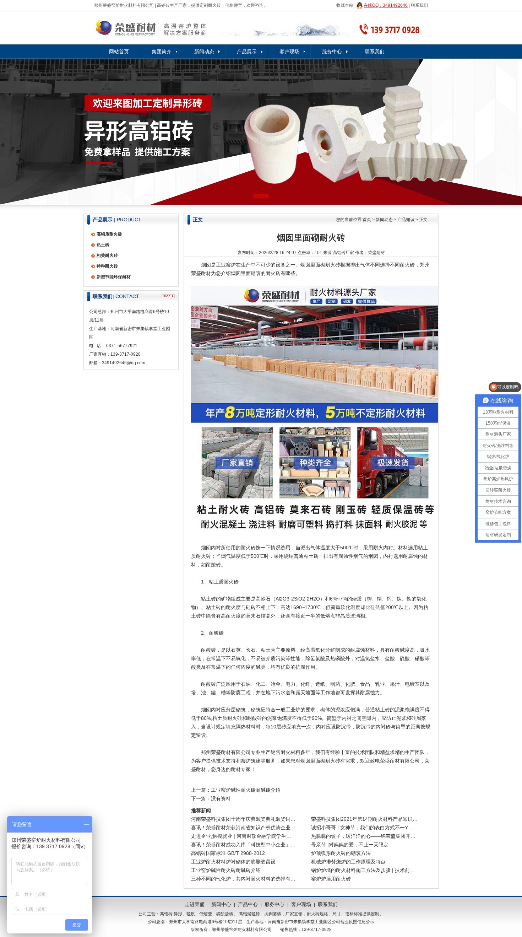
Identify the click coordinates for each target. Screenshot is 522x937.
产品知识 (405, 219)
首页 (367, 219)
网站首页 (119, 51)
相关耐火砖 (107, 255)
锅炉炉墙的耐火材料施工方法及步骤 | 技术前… (363, 870)
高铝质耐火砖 (109, 234)
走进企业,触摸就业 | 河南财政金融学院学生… (241, 836)
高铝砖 (166, 913)
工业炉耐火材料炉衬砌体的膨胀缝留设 (233, 862)
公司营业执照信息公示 (353, 921)
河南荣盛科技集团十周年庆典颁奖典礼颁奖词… (243, 819)
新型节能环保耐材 (114, 276)
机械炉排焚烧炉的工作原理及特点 (348, 862)
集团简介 (162, 51)
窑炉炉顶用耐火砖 (331, 879)
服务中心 (332, 51)
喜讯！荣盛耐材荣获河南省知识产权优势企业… (243, 827)
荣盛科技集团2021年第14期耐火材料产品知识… (364, 819)
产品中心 (248, 904)
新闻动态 (204, 51)
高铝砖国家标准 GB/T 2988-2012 (228, 853)
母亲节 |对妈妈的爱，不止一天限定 (349, 844)
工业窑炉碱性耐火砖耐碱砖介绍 (246, 790)
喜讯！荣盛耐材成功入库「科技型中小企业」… (243, 844)
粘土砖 (103, 244)
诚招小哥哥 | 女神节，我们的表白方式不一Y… (362, 827)
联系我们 (419, 5)
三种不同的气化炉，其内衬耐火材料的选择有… (243, 879)
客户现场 (289, 51)
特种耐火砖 (107, 266)
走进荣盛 (195, 904)
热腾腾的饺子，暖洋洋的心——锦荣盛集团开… (363, 836)
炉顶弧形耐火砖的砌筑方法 (341, 853)
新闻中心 (221, 904)
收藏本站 (344, 5)
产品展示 (247, 51)
